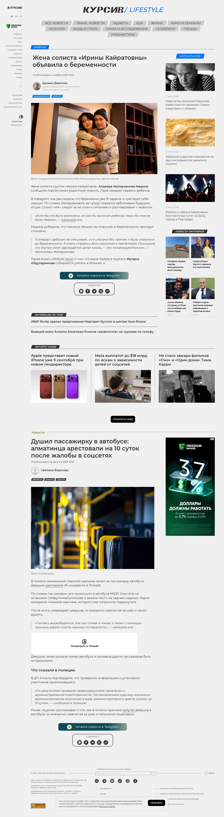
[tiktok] (120, 781)
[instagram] (97, 781)
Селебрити (165, 29)
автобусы (37, 480)
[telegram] (104, 781)
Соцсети (57, 96)
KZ (21, 16)
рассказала (54, 585)
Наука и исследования (127, 29)
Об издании (106, 789)
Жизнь (157, 23)
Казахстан (16, 121)
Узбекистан (16, 125)
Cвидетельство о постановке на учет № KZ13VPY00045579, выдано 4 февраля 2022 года (56, 787)
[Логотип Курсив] (14, 8)
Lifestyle (17, 54)
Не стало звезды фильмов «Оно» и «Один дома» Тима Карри (185, 360)
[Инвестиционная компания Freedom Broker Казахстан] (13, 26)
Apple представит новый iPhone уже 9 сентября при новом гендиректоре (57, 360)
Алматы (49, 480)
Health (18, 62)
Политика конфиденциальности (176, 789)
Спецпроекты (15, 103)
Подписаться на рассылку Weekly (114, 769)
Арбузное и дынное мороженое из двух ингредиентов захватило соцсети (190, 160)
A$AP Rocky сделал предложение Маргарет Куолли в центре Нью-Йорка (88, 321)
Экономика (16, 66)
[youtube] (112, 781)
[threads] (128, 781)
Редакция (17, 95)
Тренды (190, 29)
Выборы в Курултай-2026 (172, 805)
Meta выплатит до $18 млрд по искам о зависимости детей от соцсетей (121, 360)
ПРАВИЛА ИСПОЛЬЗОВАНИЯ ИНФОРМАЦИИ (179, 799)
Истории (18, 38)
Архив (19, 77)
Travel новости (90, 23)
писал (69, 259)
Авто (19, 42)
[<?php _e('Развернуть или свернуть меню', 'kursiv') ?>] (21, 117)
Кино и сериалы (186, 23)
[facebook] (135, 781)
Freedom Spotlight (12, 107)
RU (12, 16)
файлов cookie (107, 806)
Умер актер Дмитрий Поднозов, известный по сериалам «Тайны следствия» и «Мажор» (188, 105)
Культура (57, 29)
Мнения (18, 74)
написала (68, 220)
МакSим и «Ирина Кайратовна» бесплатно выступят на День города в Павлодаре (187, 216)
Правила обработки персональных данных (182, 794)
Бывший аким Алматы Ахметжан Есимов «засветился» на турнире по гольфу (92, 332)
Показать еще (123, 419)
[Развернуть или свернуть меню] (21, 86)
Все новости (57, 23)
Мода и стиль (85, 29)
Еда (139, 23)
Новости (18, 34)
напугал (129, 710)
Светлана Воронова (54, 470)
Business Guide (15, 50)
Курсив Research (13, 46)
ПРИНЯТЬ (157, 802)
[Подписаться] (154, 773)
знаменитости (41, 96)
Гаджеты (120, 23)
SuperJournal (15, 58)
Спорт (19, 70)
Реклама (17, 99)
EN (16, 16)
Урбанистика (123, 34)
